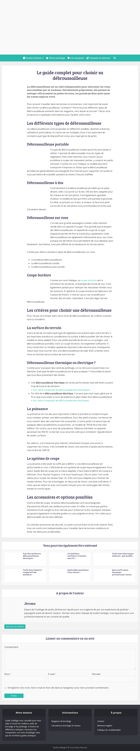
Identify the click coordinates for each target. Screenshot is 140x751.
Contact (100, 721)
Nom (7, 674)
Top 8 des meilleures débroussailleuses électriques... (32, 555)
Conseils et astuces (99, 57)
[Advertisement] (70, 34)
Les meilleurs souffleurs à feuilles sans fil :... (76, 555)
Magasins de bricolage (61, 721)
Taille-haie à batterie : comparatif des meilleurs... (33, 572)
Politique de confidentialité (109, 730)
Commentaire (11, 647)
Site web (96, 674)
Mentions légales (104, 725)
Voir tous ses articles (15, 626)
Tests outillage (56, 57)
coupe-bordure (89, 280)
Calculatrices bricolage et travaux (65, 725)
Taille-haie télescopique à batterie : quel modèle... (123, 554)
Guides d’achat (33, 57)
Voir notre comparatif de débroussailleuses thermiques (61, 389)
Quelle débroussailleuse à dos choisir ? (78, 571)
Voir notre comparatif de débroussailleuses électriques (61, 400)
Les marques (77, 57)
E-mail (52, 674)
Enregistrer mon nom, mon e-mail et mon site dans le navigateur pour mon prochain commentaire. (58, 687)
